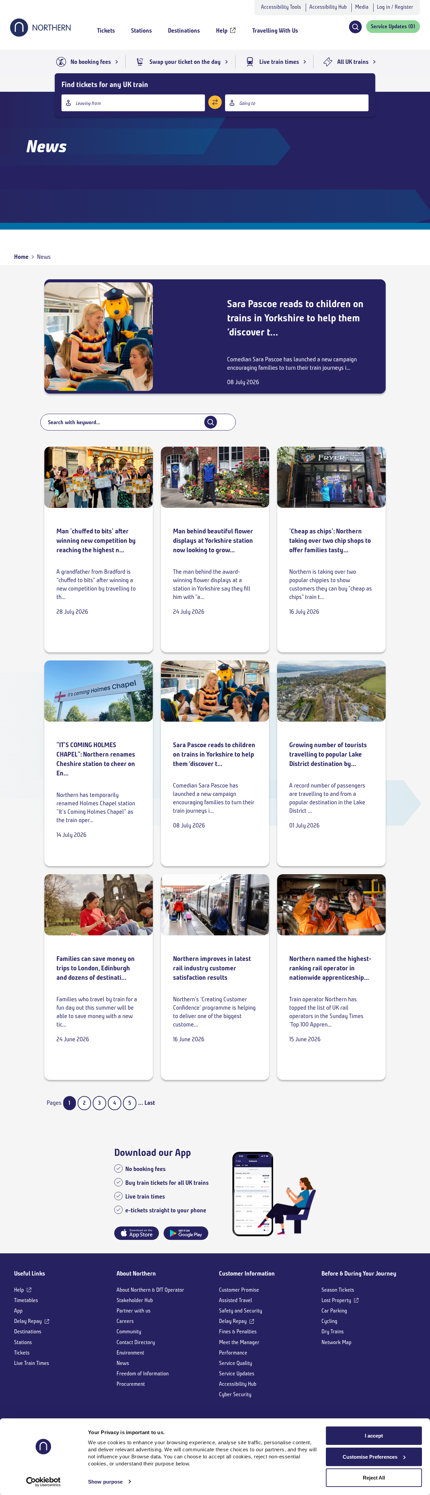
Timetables (26, 1300)
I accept (374, 1436)
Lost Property (336, 1300)
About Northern (136, 1273)
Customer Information (247, 1273)
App (18, 1310)
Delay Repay (28, 1321)
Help (19, 1290)
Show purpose (105, 1482)
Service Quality (235, 1363)
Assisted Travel (235, 1300)
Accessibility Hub (328, 7)
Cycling (329, 1321)
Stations (23, 1342)
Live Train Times (31, 1363)
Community (129, 1331)
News (123, 1363)
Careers (125, 1321)
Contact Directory (136, 1342)
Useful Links (29, 1273)
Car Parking (334, 1310)
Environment (130, 1352)
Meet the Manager (239, 1342)
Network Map (336, 1342)
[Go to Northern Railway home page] (40, 34)
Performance (233, 1352)
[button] (355, 27)
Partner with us (133, 1310)
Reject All (374, 1478)
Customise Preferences (370, 1457)
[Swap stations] (215, 102)
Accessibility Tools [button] (281, 7)
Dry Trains (332, 1331)
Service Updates (236, 1373)
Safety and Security (240, 1310)
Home (21, 256)
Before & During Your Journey (358, 1273)
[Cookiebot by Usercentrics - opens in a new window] (43, 1482)
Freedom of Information (143, 1373)
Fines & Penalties (238, 1331)
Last (149, 1102)
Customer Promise (239, 1290)
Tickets (22, 1352)
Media (362, 7)
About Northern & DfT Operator (150, 1290)
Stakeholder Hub (135, 1300)
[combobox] (133, 102)
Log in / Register (395, 7)
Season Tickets (337, 1290)
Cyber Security (235, 1394)
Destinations (27, 1331)
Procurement (131, 1384)
